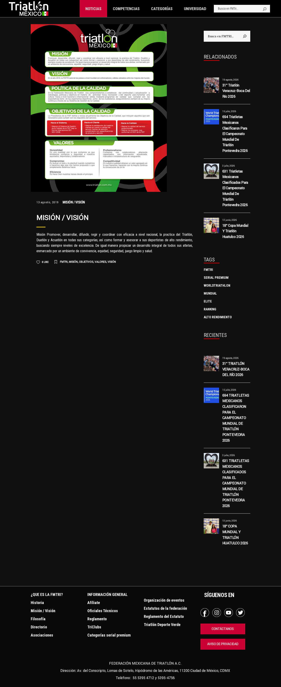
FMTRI (64, 261)
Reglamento (97, 619)
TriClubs (94, 627)
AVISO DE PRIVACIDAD (222, 644)
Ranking (210, 309)
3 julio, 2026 (228, 165)
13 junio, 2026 (229, 220)
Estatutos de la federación (165, 608)
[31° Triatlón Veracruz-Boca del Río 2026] (211, 85)
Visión (112, 261)
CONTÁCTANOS (223, 629)
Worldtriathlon (217, 286)
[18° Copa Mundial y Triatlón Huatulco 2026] (211, 225)
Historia (37, 602)
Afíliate (93, 602)
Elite (208, 301)
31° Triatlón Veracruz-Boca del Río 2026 (236, 91)
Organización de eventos (164, 600)
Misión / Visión (74, 202)
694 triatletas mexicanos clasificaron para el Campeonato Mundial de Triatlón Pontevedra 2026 (235, 134)
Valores (100, 261)
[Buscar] (244, 36)
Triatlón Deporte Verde (162, 624)
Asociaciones (42, 635)
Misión (73, 261)
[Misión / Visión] (99, 108)
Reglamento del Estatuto (164, 616)
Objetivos (86, 261)
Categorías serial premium (109, 635)
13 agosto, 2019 (47, 202)
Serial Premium (216, 278)
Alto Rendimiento (218, 317)
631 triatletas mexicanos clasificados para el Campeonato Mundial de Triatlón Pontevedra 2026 (235, 188)
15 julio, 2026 (229, 111)
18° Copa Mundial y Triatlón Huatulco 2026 (235, 231)
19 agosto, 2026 (230, 79)
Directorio (39, 627)
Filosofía (38, 619)
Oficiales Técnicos (102, 610)
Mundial (210, 293)
